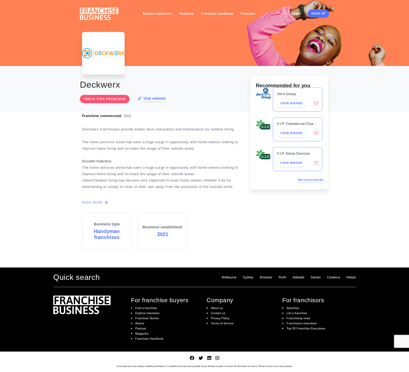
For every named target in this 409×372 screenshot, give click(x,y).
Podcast (140, 328)
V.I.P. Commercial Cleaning (298, 124)
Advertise (293, 308)
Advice (139, 323)
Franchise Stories (147, 318)
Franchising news (298, 318)
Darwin (316, 277)
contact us (271, 366)
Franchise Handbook (149, 338)
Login (296, 13)
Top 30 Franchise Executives (306, 328)
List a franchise (297, 313)
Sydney (248, 277)
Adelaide (298, 277)
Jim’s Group (286, 94)
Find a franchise (146, 308)
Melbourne (229, 277)
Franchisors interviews (302, 323)
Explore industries (157, 13)
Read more (93, 202)
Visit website (154, 98)
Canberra (333, 277)
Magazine (141, 333)
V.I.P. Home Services (293, 153)
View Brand (291, 103)
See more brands (310, 179)
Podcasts (248, 13)
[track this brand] (316, 103)
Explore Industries (147, 313)
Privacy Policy (220, 318)
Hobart (351, 277)
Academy (186, 13)
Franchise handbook (217, 13)
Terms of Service (222, 323)
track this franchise (104, 99)
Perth (282, 277)
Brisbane (266, 277)
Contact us (218, 313)
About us (217, 308)
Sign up (318, 13)
